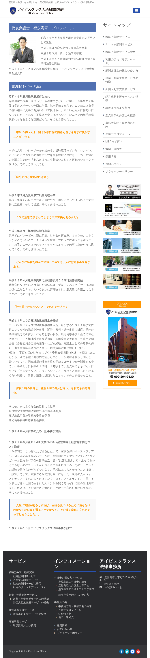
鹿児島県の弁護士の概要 (120, 115)
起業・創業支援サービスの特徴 (121, 79)
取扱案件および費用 (117, 107)
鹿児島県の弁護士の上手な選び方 (76, 590)
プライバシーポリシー (119, 171)
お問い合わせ (113, 164)
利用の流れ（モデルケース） (120, 61)
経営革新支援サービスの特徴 (121, 98)
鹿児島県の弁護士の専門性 (73, 585)
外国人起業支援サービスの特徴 (31, 602)
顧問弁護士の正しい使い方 (121, 70)
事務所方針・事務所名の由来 (121, 124)
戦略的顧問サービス (117, 36)
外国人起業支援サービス (120, 89)
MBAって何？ (113, 141)
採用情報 (110, 156)
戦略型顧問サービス (24, 576)
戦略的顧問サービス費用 (120, 51)
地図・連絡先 (113, 149)
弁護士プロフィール (117, 134)
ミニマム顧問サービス (119, 44)
